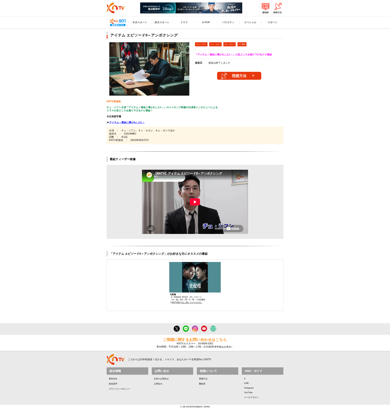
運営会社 (113, 378)
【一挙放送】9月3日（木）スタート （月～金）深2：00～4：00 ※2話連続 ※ (187, 298)
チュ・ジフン (201, 44)
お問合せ (158, 383)
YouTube (248, 392)
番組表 (202, 383)
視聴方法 (239, 76)
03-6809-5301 (205, 343)
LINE (246, 383)
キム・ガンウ (230, 44)
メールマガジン (251, 397)
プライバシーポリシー (119, 389)
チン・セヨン (215, 44)
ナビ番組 (242, 44)
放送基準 (113, 383)
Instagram (249, 388)
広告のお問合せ (161, 378)
